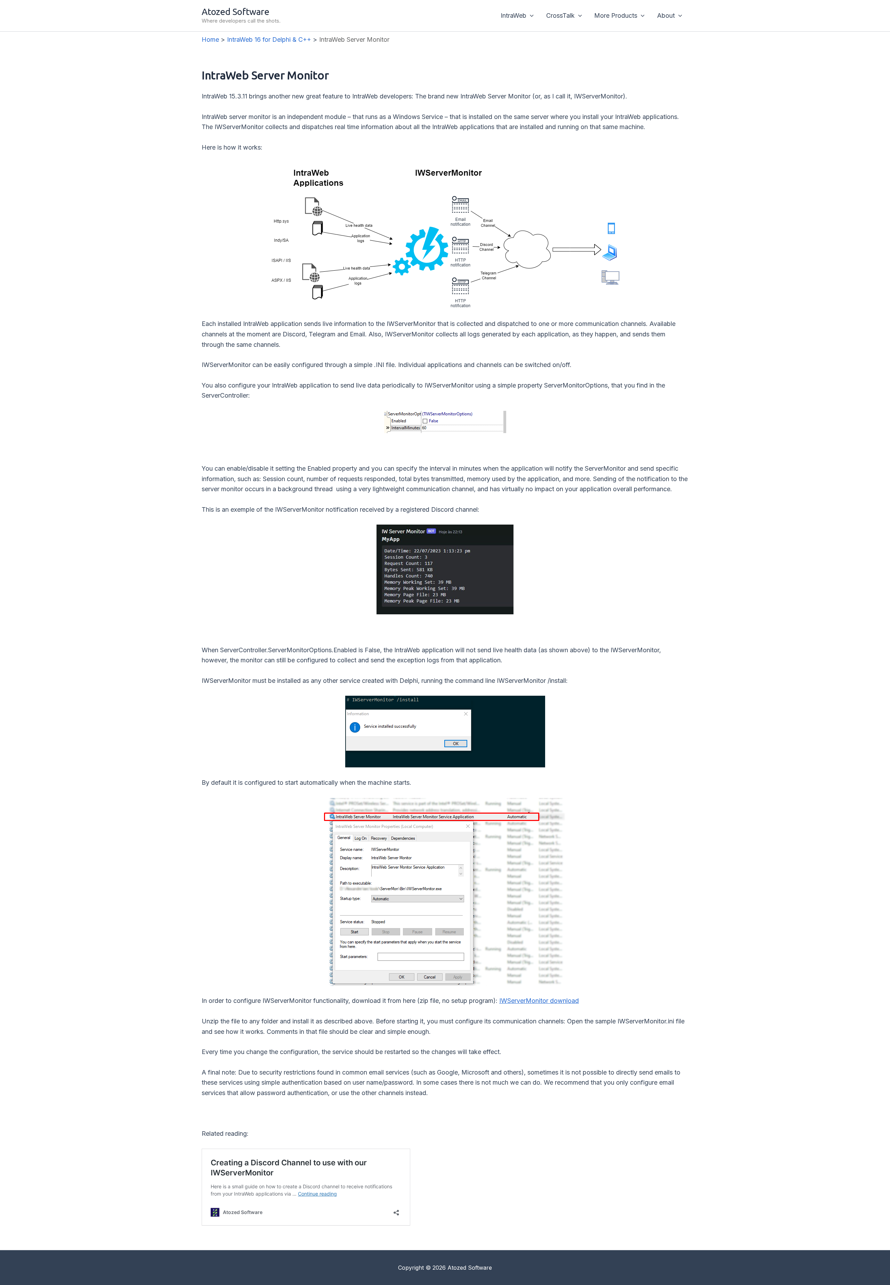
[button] (530, 16)
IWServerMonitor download (539, 1000)
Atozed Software (235, 12)
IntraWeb (513, 15)
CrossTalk (560, 15)
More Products (615, 15)
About (666, 15)
